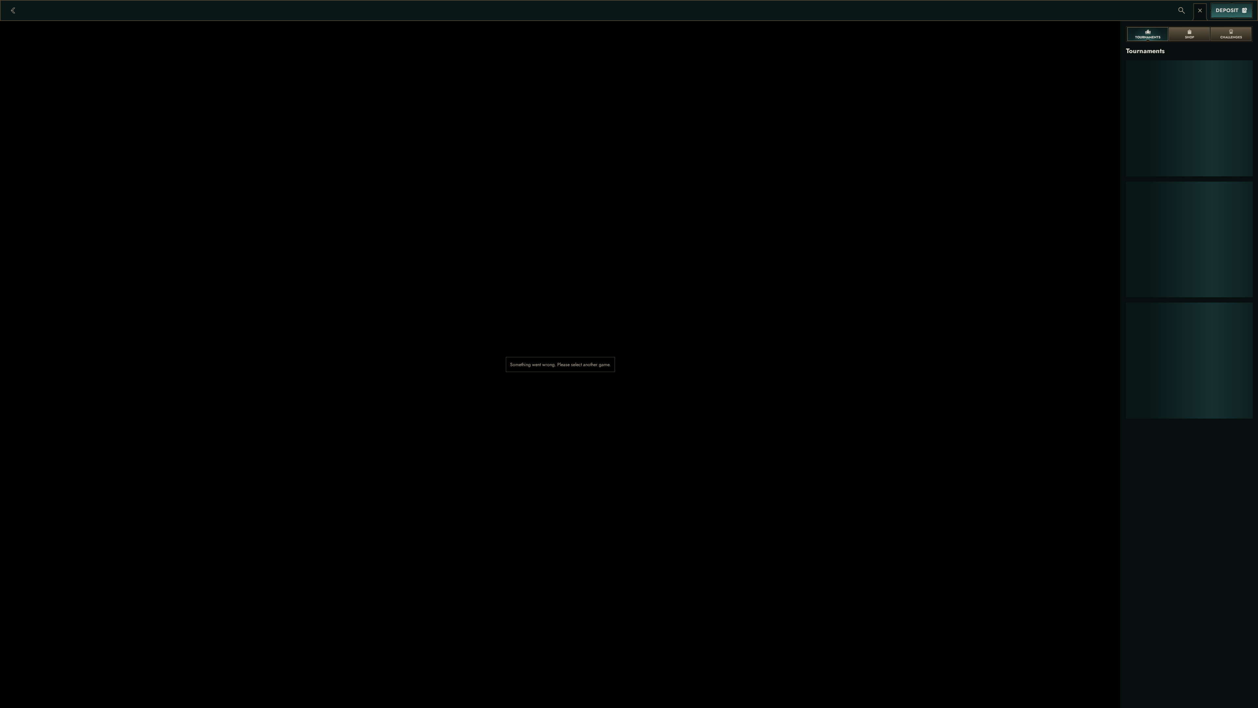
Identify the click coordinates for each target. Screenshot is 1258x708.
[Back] (13, 10)
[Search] (1182, 10)
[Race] (1200, 10)
